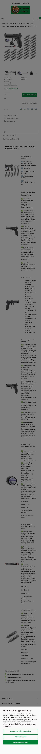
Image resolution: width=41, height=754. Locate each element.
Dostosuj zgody (20, 736)
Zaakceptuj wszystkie (20, 742)
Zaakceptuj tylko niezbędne (20, 731)
